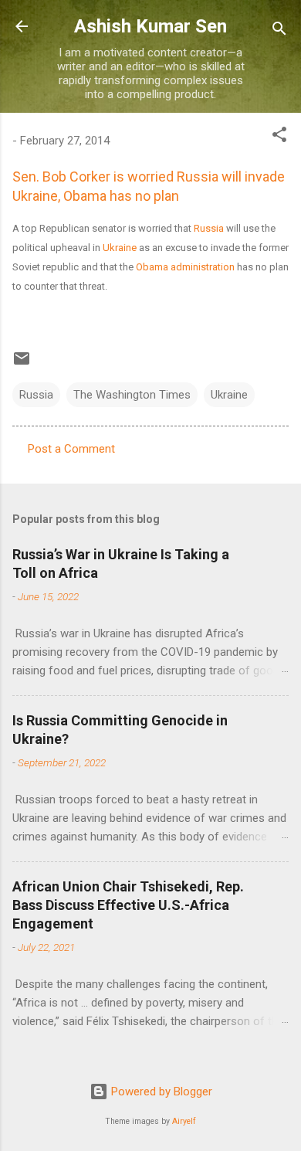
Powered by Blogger (160, 1091)
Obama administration (185, 267)
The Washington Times (132, 395)
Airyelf (184, 1121)
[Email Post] (21, 364)
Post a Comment (71, 449)
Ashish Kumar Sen (150, 26)
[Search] (279, 31)
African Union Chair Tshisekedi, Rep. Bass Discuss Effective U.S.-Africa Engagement (128, 905)
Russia (209, 228)
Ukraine (120, 247)
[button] (279, 137)
